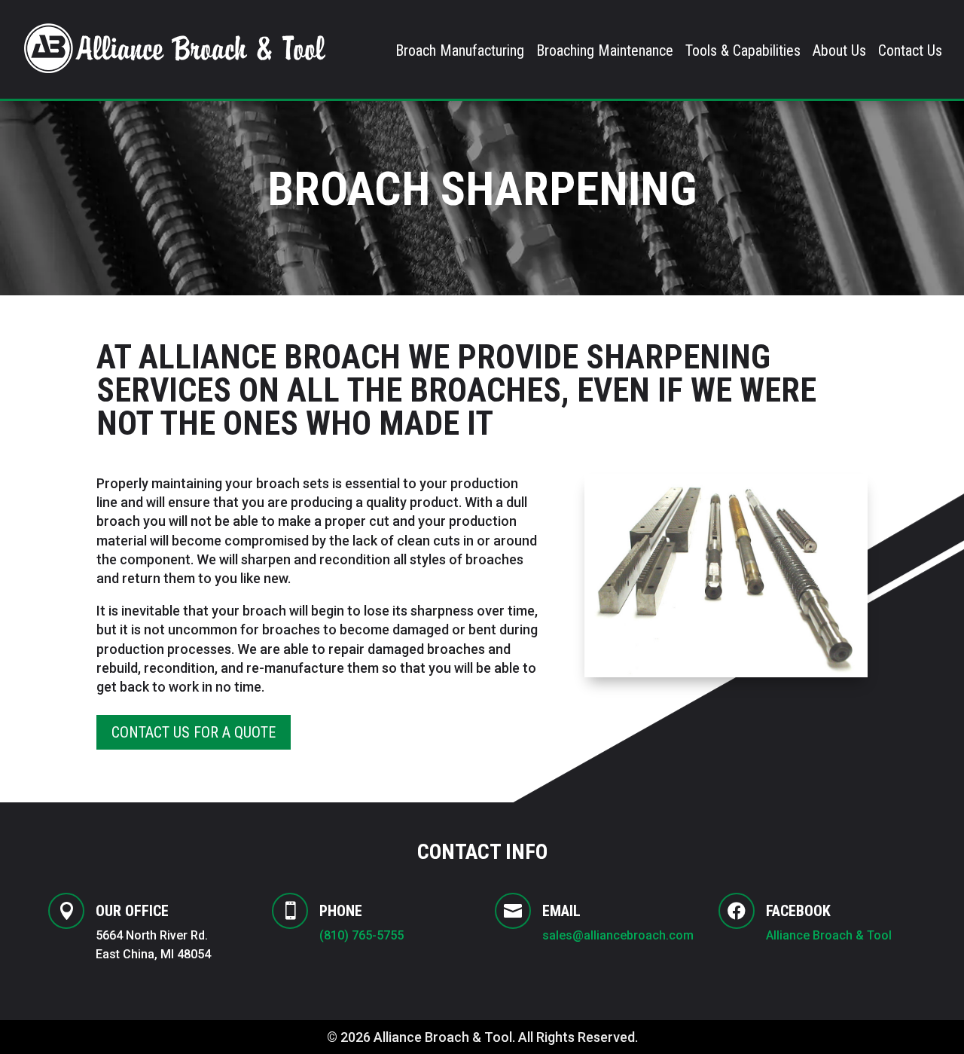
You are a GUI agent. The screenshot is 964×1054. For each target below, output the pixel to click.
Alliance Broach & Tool (830, 935)
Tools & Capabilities (743, 52)
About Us (839, 52)
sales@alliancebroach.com (618, 935)
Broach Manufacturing (459, 52)
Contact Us (910, 52)
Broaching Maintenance (604, 52)
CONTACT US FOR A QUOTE (193, 732)
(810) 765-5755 (361, 935)
